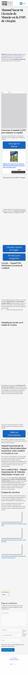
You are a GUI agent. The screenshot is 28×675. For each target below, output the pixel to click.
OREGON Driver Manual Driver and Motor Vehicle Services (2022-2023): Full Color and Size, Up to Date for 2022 (14, 165)
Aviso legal (14, 658)
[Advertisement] (14, 39)
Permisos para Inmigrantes (14, 257)
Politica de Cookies (14, 659)
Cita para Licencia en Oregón (14, 248)
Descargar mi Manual (14, 145)
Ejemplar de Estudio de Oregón (15, 54)
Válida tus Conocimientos (14, 433)
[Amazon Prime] (23, 169)
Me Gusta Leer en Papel (19, 172)
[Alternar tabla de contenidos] (8, 595)
